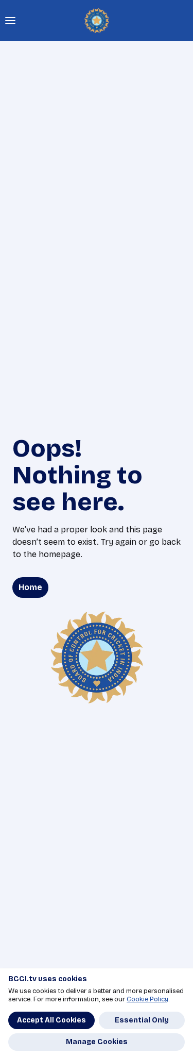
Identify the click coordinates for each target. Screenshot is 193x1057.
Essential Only (142, 1020)
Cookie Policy (147, 999)
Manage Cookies (97, 1041)
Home (30, 587)
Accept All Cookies (51, 1020)
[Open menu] (10, 20)
